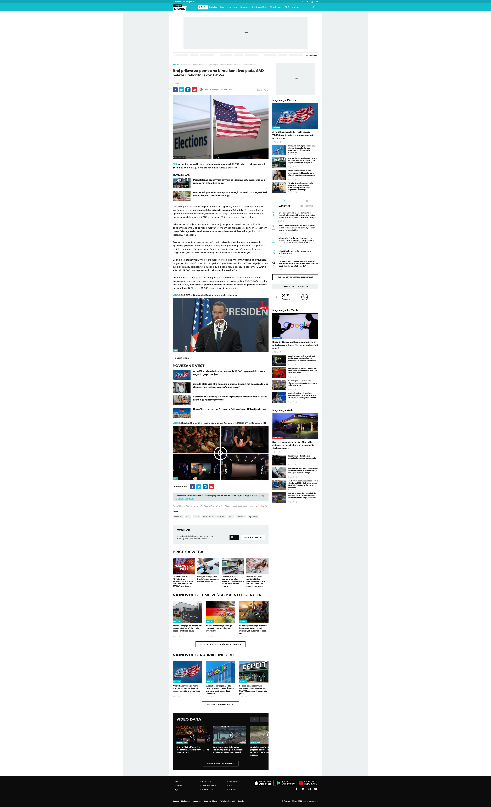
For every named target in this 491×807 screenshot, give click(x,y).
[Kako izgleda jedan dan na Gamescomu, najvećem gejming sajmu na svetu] (279, 385)
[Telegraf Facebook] (303, 1)
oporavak (253, 517)
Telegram (189, 498)
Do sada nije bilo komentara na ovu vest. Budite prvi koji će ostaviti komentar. (195, 537)
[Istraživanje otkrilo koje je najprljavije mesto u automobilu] (279, 460)
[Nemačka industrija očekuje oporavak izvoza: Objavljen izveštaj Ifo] (220, 612)
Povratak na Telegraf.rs (184, 2)
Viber (180, 498)
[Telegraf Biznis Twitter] (307, 1)
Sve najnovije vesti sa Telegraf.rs (295, 277)
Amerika (178, 517)
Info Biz (176, 65)
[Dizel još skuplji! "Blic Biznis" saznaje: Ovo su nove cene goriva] (208, 566)
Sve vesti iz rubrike (221, 704)
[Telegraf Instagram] (312, 1)
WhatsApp (259, 496)
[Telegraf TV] (316, 1)
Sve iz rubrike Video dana (220, 764)
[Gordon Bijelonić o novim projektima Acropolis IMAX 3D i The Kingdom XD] (193, 735)
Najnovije (284, 100)
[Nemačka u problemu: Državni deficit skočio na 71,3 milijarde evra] (182, 413)
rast (230, 517)
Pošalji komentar (253, 537)
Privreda (241, 517)
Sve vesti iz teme (220, 644)
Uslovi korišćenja (259, 506)
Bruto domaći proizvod (214, 517)
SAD (188, 517)
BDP (175, 164)
